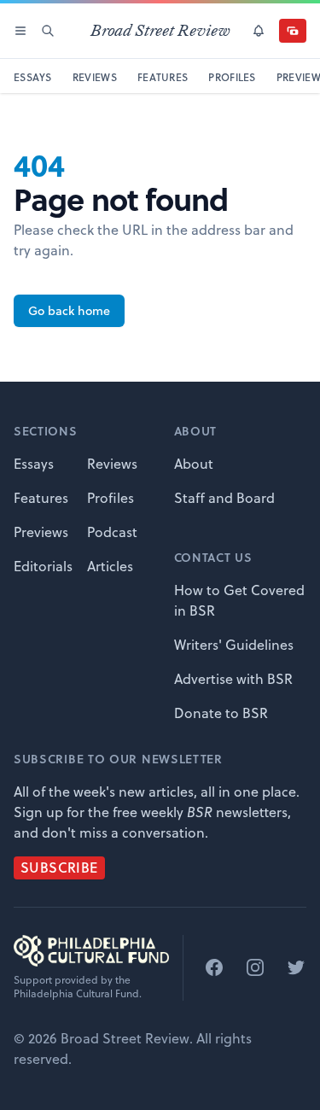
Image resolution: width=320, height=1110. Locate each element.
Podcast (112, 532)
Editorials (43, 566)
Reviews (112, 463)
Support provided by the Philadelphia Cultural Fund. (78, 987)
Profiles (110, 497)
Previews (41, 532)
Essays (34, 463)
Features (41, 497)
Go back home (69, 310)
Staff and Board (224, 497)
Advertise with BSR (233, 678)
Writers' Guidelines (234, 644)
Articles (110, 566)
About (193, 463)
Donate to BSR (221, 713)
